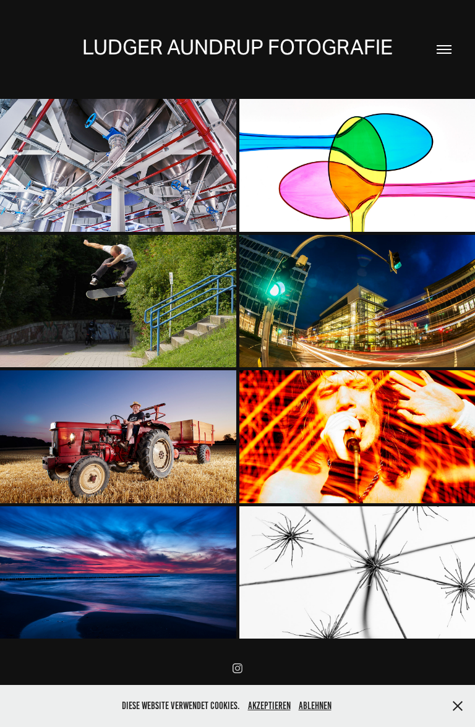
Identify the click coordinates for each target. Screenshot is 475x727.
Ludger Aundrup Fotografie (237, 47)
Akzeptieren (269, 705)
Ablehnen (315, 705)
